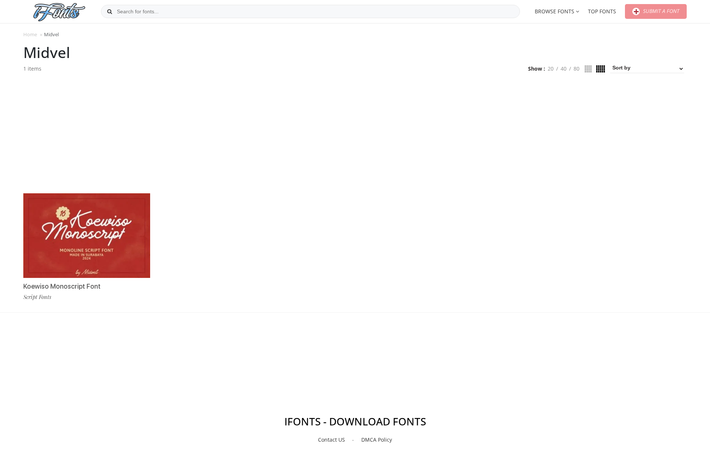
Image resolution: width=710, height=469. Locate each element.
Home (30, 34)
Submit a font (660, 10)
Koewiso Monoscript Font (62, 286)
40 (564, 68)
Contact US (331, 439)
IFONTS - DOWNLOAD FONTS (355, 421)
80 (576, 68)
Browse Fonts (554, 11)
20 (551, 68)
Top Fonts (602, 11)
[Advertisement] (355, 136)
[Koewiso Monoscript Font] (86, 235)
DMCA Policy (376, 439)
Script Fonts (37, 296)
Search (109, 11)
